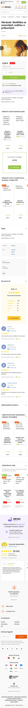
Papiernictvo (11, 17)
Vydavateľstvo (4, 624)
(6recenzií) (21, 204)
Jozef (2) (9, 326)
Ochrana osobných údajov (14, 698)
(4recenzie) (24, 35)
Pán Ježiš (13, 249)
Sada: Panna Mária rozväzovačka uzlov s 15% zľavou (7, 493)
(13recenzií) (9, 206)
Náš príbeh (16, 624)
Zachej (4, 17)
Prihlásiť (21, 636)
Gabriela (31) (10, 345)
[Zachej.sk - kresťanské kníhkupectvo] (6, 7)
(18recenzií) (22, 136)
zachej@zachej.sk (10, 611)
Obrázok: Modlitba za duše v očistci (20, 133)
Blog (2, 626)
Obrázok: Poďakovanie (20, 201)
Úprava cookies (14, 701)
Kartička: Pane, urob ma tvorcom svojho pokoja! (20, 440)
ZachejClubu (12, 91)
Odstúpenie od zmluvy (11, 700)
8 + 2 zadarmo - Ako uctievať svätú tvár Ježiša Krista (20, 493)
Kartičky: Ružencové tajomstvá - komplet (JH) (7, 440)
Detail (23, 2)
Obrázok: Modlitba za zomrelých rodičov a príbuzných (7, 134)
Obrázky (18, 17)
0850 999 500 (9, 606)
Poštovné (20, 700)
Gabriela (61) (10, 363)
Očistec (13, 251)
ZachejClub (16, 621)
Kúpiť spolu (16, 167)
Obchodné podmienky (7, 697)
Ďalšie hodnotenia (13, 546)
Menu (25, 8)
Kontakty (3, 621)
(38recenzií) (9, 444)
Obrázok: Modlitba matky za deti (7, 202)
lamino (13, 254)
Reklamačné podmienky (20, 697)
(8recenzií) (21, 444)
